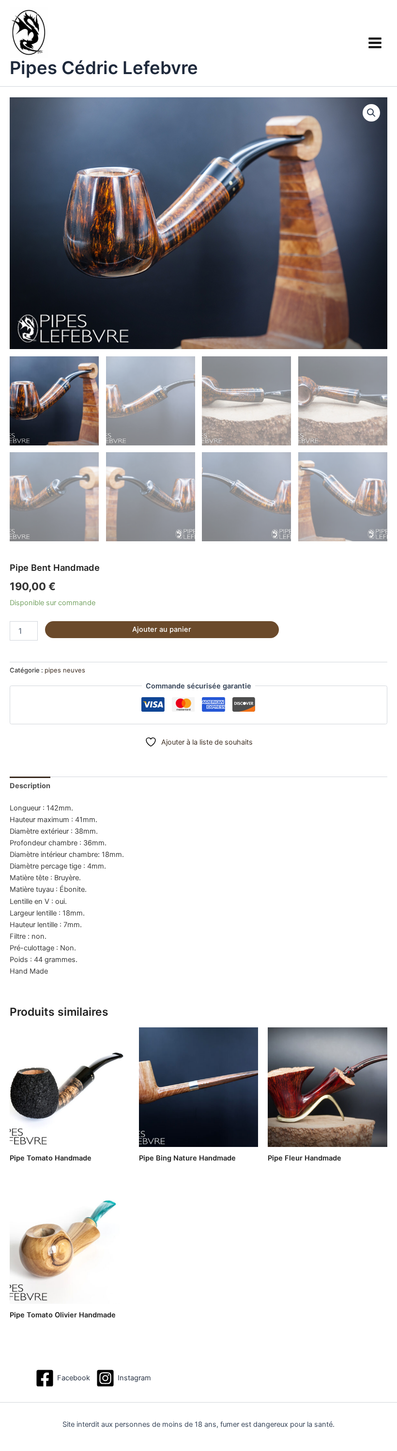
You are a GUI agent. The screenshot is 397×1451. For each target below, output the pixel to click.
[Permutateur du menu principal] (375, 43)
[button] (371, 113)
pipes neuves (65, 670)
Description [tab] (30, 785)
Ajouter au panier (161, 629)
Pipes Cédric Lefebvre (104, 67)
